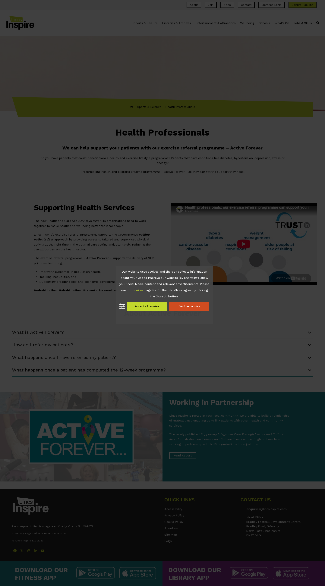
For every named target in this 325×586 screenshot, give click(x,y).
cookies (138, 290)
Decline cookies (189, 306)
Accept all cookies (147, 306)
